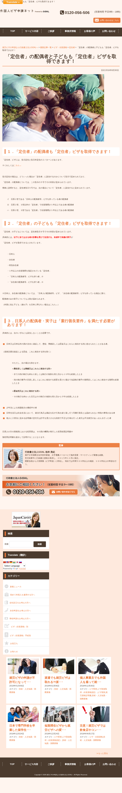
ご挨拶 (51, 31)
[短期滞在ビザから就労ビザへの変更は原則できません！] (58, 714)
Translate (22, 569)
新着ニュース (15, 587)
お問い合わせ (108, 31)
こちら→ (17, 165)
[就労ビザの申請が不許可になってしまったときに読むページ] (23, 666)
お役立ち (14, 643)
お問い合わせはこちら (109, 20)
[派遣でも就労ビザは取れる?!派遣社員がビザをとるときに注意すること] (58, 666)
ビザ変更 (93, 689)
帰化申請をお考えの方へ (20, 618)
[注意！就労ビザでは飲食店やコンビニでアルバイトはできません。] (93, 714)
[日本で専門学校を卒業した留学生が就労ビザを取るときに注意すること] (23, 714)
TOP (12, 31)
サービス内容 (31, 31)
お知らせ (14, 651)
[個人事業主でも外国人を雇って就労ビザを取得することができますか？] (93, 666)
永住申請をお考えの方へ (20, 611)
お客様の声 (89, 31)
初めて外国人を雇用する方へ (22, 595)
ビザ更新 (101, 692)
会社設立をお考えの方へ (20, 603)
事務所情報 (70, 31)
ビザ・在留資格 (96, 737)
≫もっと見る (102, 753)
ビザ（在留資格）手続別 (20, 635)
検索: (7, 544)
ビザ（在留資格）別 (19, 627)
